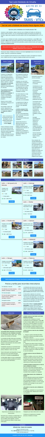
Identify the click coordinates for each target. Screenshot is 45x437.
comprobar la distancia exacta (7, 43)
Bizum (9, 123)
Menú (2, 22)
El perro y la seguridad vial (13, 355)
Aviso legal (30, 435)
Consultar (12, 201)
